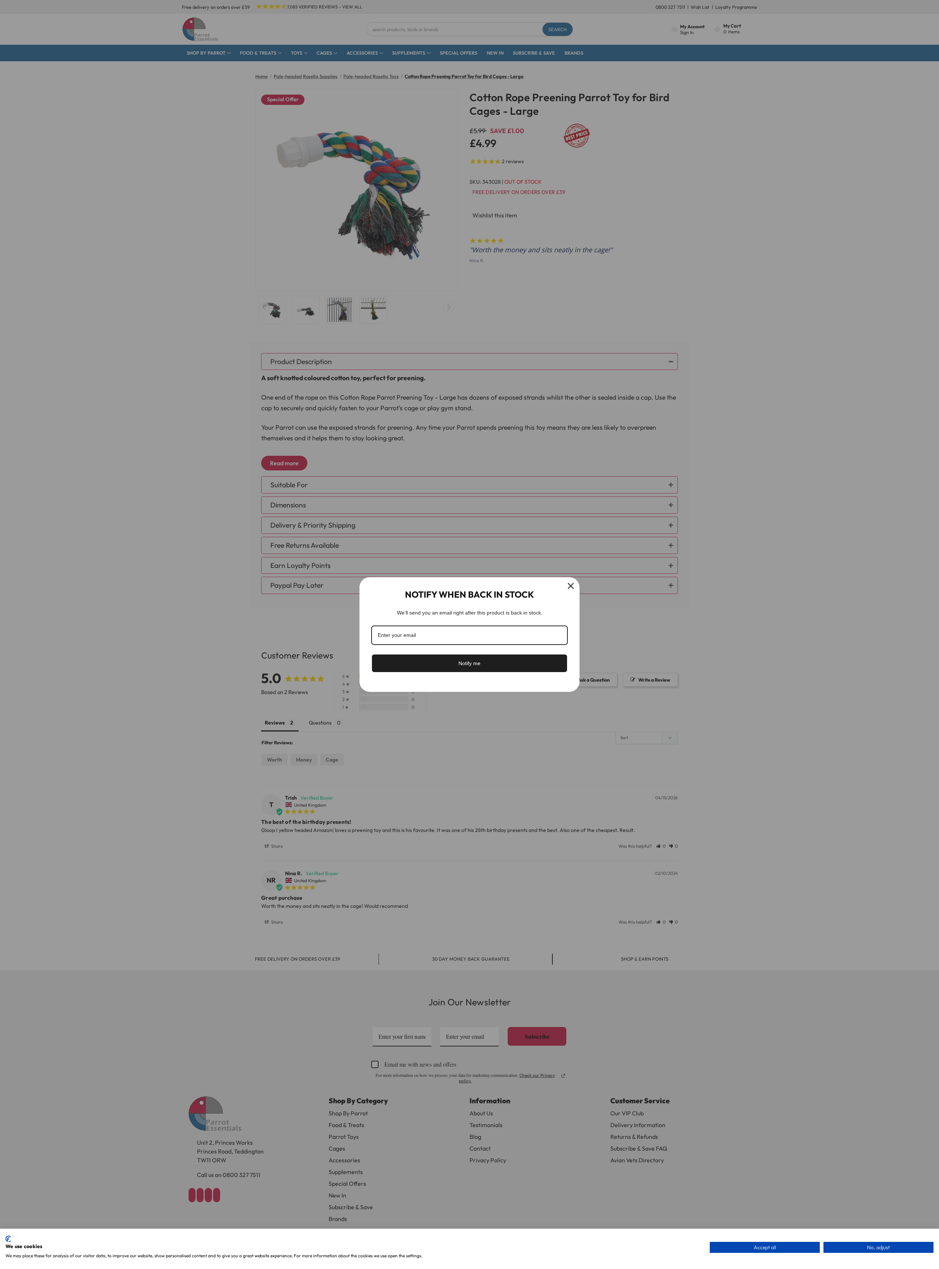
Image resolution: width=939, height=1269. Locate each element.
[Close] (571, 586)
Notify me (469, 663)
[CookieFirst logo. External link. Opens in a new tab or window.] (8, 1239)
